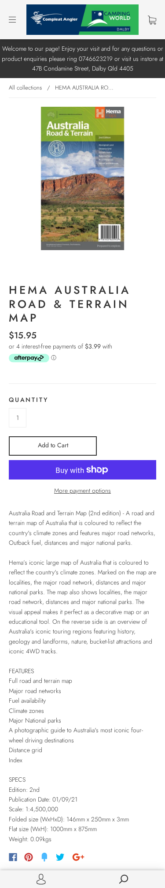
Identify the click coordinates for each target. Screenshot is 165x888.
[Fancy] (44, 857)
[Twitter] (60, 857)
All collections (25, 87)
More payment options (82, 490)
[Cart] (152, 19)
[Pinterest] (29, 857)
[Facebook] (13, 857)
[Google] (78, 857)
